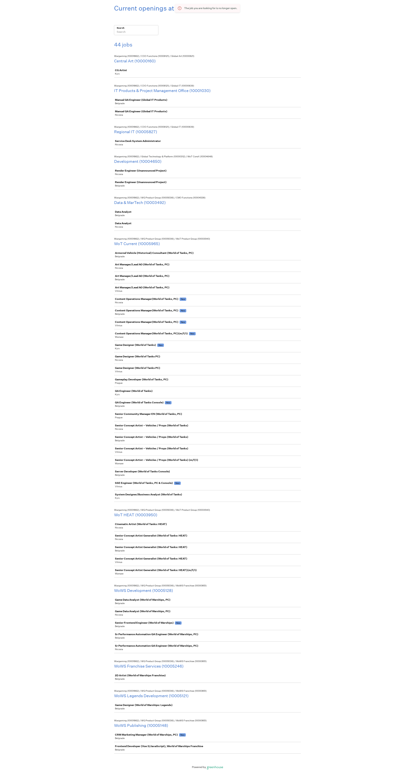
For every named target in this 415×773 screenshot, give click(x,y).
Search (120, 28)
